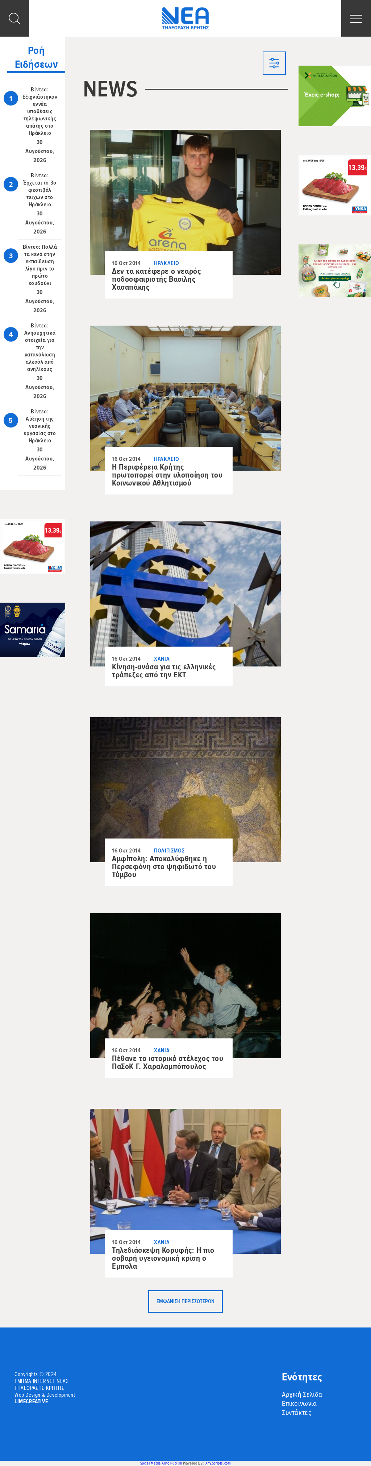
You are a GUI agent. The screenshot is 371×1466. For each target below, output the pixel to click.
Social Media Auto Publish (161, 1463)
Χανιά (162, 658)
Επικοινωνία (299, 1403)
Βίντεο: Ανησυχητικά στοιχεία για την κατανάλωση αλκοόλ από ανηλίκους (40, 347)
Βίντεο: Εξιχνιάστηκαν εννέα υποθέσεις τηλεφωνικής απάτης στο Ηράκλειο (40, 111)
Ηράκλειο (166, 263)
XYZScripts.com (218, 1463)
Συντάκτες (296, 1412)
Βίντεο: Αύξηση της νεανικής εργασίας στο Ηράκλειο (40, 426)
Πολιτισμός (169, 850)
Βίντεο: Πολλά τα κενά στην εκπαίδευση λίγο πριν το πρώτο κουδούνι (40, 265)
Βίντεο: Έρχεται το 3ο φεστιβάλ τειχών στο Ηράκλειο (40, 190)
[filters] (274, 64)
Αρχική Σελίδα (302, 1394)
